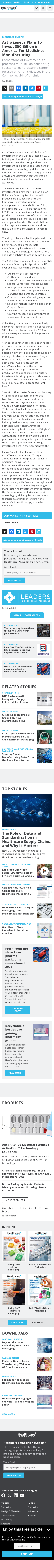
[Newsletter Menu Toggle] (36, 8)
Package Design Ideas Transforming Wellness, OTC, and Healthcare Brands (16, 1364)
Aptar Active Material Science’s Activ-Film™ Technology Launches (26, 1148)
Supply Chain (9, 829)
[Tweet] (32, 88)
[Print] (4, 88)
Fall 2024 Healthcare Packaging (40, 1309)
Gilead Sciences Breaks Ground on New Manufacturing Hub (16, 718)
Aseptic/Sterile (10, 693)
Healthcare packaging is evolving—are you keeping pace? (18, 1401)
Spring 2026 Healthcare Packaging (14, 1267)
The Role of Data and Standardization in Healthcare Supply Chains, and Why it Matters (26, 839)
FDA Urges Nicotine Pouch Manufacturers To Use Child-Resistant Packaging (18, 736)
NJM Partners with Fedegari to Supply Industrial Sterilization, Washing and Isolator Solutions (16, 699)
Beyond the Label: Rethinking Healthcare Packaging (15, 1345)
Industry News (10, 711)
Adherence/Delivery (12, 1395)
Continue (27, 1554)
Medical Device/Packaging (16, 884)
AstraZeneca (11, 522)
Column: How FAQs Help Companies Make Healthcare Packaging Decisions (16, 891)
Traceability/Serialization (16, 924)
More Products (15, 1200)
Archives (37, 1322)
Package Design (10, 1358)
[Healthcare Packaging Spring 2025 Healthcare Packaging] (14, 1289)
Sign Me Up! (15, 580)
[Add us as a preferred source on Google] (45, 88)
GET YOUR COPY (17, 1010)
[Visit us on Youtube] (22, 1495)
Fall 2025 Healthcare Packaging (40, 1265)
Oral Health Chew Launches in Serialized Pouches (15, 930)
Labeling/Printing (12, 1339)
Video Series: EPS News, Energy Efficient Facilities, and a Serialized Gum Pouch (17, 873)
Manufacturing (13, 37)
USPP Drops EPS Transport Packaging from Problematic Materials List (18, 910)
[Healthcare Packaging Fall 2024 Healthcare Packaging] (40, 1289)
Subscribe (17, 1322)
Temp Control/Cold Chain (16, 904)
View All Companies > (27, 615)
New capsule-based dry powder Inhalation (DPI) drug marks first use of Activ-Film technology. (26, 1160)
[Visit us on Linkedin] (16, 1495)
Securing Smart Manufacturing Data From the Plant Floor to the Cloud (18, 757)
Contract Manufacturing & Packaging (17, 750)
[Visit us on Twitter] (9, 1495)
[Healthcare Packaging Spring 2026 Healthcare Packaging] (14, 1246)
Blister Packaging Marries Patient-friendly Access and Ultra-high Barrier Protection (25, 1187)
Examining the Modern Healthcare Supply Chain (16, 1381)
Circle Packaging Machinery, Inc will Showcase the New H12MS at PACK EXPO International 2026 (27, 1173)
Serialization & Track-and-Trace (17, 865)
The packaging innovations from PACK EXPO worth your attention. (19, 631)
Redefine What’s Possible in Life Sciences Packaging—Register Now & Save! (19, 650)
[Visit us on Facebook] (3, 1495)
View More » (8, 1414)
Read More (15, 1072)
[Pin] (38, 88)
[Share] (18, 88)
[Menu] (50, 8)
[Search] (43, 8)
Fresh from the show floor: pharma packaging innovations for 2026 (18, 669)
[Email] (11, 88)
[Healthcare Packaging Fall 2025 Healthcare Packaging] (40, 1246)
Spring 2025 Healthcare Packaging (14, 1311)
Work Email (10, 567)
